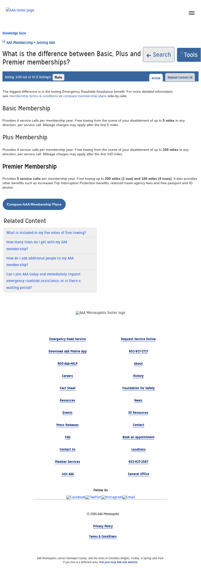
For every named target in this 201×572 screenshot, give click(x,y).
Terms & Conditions (102, 536)
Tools (191, 55)
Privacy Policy (103, 526)
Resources (67, 400)
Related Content (180, 77)
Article (156, 78)
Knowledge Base (14, 33)
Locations (138, 449)
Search (161, 54)
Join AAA (68, 474)
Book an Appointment (138, 437)
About (138, 363)
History (138, 376)
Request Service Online (138, 339)
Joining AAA (45, 42)
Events (68, 412)
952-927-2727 (138, 351)
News (138, 400)
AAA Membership (19, 42)
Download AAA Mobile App (68, 351)
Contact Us (67, 449)
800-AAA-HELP (67, 363)
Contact (138, 425)
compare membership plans (85, 96)
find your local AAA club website (118, 562)
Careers (67, 376)
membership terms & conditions (33, 96)
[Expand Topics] (3, 41)
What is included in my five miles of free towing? (46, 232)
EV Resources (138, 412)
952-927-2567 (138, 461)
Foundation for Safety (138, 388)
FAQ (67, 437)
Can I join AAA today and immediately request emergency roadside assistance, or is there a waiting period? (43, 281)
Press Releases (67, 425)
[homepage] (20, 12)
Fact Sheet (67, 388)
